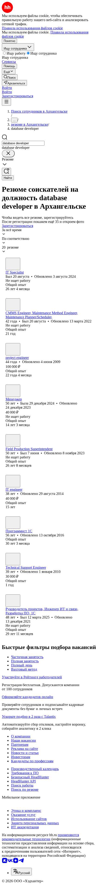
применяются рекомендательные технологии (40, 837)
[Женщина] (13, 349)
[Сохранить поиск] (6, 171)
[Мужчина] (13, 264)
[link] (9, 77)
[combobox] (23, 143)
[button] (7, 88)
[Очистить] (8, 153)
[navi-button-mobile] (6, 102)
